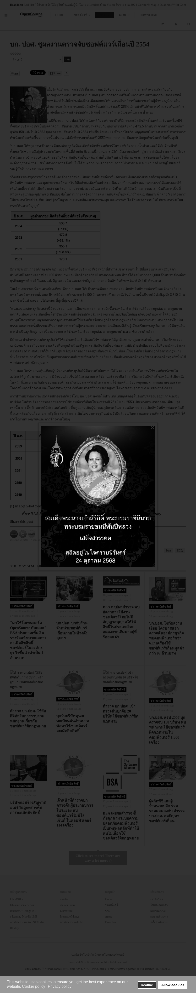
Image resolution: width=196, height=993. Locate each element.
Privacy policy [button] (59, 986)
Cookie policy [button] (33, 986)
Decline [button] (147, 985)
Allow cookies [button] (172, 985)
